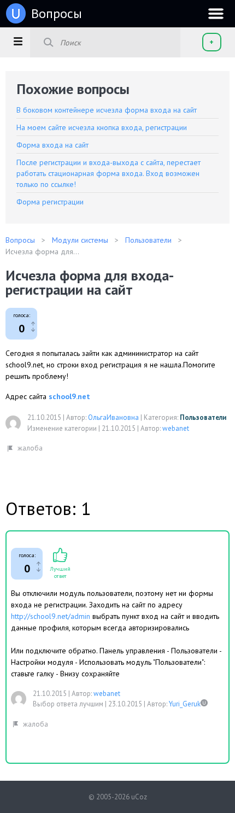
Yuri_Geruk (185, 704)
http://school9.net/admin (50, 616)
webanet (175, 428)
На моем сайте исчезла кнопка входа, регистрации (101, 127)
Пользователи (203, 417)
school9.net (69, 396)
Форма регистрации (50, 202)
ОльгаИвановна (113, 417)
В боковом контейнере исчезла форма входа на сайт (106, 110)
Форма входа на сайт (52, 145)
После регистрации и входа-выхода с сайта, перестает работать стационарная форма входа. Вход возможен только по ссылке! (108, 173)
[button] (17, 41)
